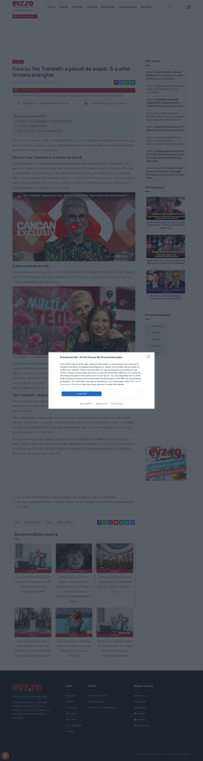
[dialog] (101, 380)
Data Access (101, 404)
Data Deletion (86, 404)
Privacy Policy (117, 404)
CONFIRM (82, 394)
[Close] (149, 357)
